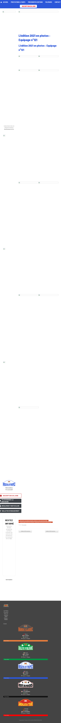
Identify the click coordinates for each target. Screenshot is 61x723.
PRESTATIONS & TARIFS (18, 2)
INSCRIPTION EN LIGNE (29, 6)
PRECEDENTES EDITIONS (35, 2)
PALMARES (48, 2)
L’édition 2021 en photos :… (25, 531)
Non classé (24, 524)
